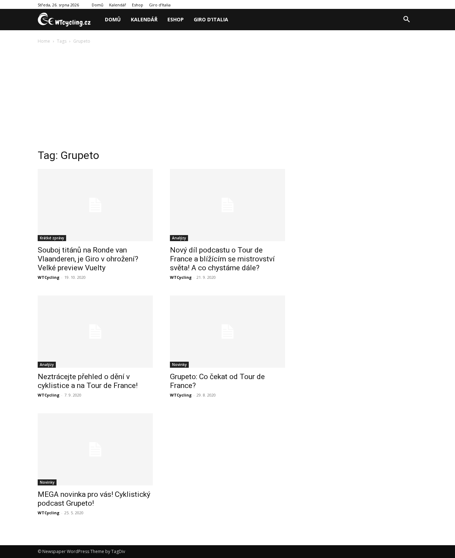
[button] (406, 19)
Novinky (179, 364)
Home (44, 41)
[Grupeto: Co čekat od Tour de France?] (227, 332)
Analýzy (179, 237)
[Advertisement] (227, 98)
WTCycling (48, 277)
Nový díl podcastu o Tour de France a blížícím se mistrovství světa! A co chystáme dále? (222, 259)
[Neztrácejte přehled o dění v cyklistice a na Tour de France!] (95, 332)
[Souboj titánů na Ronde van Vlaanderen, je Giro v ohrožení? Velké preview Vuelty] (95, 205)
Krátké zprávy (52, 237)
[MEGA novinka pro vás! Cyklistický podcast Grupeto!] (95, 449)
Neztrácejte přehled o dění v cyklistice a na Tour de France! (88, 381)
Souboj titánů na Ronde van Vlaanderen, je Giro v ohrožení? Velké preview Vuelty (88, 259)
